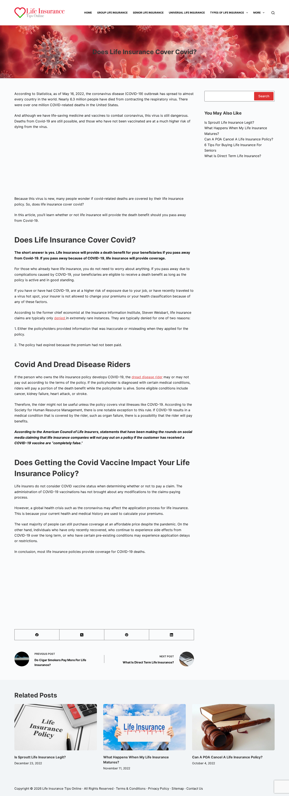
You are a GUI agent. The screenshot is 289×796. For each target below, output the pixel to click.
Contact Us (194, 788)
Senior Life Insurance (148, 12)
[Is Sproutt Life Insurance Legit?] (55, 727)
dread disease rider (147, 377)
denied (60, 318)
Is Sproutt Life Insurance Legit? (229, 122)
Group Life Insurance (112, 12)
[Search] (273, 12)
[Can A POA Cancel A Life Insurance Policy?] (233, 727)
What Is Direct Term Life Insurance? (232, 156)
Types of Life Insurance (227, 12)
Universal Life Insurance (187, 12)
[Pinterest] (126, 634)
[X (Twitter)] (81, 634)
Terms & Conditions (131, 788)
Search (263, 96)
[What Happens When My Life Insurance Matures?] (144, 727)
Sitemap (178, 788)
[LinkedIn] (171, 634)
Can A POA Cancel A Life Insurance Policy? (238, 139)
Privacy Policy (158, 788)
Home (88, 12)
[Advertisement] (104, 164)
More (257, 12)
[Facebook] (37, 634)
